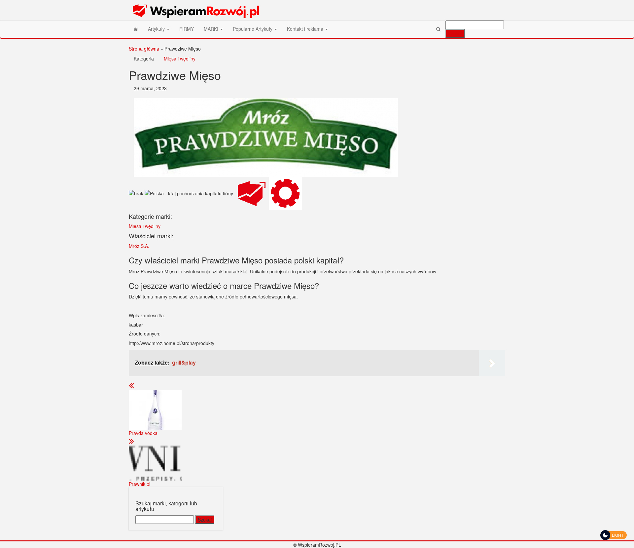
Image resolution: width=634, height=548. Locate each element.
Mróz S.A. (139, 246)
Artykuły (157, 28)
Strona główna (144, 48)
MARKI (212, 28)
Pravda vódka (143, 433)
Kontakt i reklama (306, 28)
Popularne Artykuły (253, 28)
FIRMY (186, 28)
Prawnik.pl (139, 484)
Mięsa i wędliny (179, 58)
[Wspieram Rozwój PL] (136, 28)
